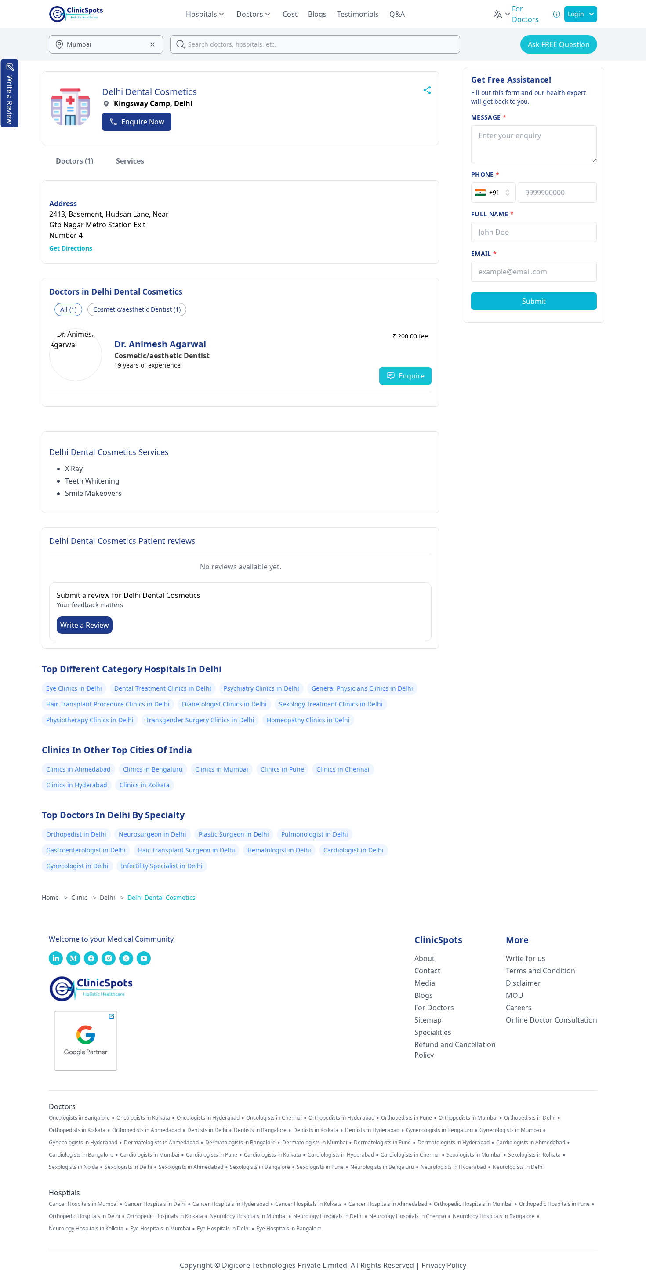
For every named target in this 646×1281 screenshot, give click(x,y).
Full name (492, 214)
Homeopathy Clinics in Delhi (308, 720)
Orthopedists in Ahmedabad (146, 1130)
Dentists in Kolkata (315, 1130)
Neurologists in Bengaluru (382, 1167)
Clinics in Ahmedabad (78, 769)
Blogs (317, 14)
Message (488, 117)
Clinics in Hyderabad (76, 785)
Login (576, 14)
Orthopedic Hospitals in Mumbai (473, 1204)
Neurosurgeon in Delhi (152, 834)
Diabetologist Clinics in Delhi (224, 704)
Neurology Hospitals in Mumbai (248, 1216)
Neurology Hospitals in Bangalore (494, 1216)
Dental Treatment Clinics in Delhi (162, 688)
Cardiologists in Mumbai (149, 1154)
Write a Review (84, 625)
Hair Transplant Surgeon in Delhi (186, 850)
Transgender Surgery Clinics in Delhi (200, 720)
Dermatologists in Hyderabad (453, 1142)
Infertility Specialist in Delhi (162, 866)
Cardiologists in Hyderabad (341, 1154)
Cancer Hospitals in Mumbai (83, 1204)
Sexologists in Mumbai (473, 1154)
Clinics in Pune (282, 769)
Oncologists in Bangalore (79, 1117)
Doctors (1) (74, 161)
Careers (519, 1007)
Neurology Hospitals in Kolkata (86, 1228)
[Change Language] (502, 14)
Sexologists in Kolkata (534, 1154)
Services (130, 161)
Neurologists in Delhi (518, 1167)
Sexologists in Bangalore (260, 1167)
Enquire (412, 376)
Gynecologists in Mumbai (510, 1130)
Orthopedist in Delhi (76, 834)
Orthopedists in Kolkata (77, 1130)
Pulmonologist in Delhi (314, 834)
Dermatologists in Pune (382, 1142)
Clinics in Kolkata (145, 785)
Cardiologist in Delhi (353, 850)
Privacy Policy (443, 1265)
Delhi (112, 897)
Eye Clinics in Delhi (74, 688)
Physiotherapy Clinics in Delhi (90, 720)
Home (55, 897)
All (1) (68, 309)
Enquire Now (142, 122)
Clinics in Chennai (343, 769)
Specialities (432, 1032)
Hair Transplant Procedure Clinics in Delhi (108, 704)
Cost (290, 14)
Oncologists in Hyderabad (208, 1117)
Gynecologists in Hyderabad (83, 1142)
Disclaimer (523, 983)
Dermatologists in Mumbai (314, 1142)
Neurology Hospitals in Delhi (328, 1216)
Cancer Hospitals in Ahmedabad (387, 1204)
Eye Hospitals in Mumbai (160, 1228)
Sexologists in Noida (73, 1167)
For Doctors (434, 1007)
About (424, 958)
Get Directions (70, 248)
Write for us (525, 958)
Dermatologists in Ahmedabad (161, 1142)
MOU (514, 995)
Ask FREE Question (559, 44)
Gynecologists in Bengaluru (439, 1130)
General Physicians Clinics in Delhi (362, 688)
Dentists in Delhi (207, 1130)
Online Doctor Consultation (551, 1020)
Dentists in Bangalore (260, 1130)
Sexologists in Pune (320, 1167)
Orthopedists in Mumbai (468, 1117)
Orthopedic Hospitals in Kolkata (165, 1216)
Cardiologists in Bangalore (81, 1154)
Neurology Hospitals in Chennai (407, 1216)
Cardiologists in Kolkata (272, 1154)
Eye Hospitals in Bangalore (289, 1228)
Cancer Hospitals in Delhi (155, 1204)
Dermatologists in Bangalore (240, 1142)
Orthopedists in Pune (406, 1117)
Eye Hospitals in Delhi (223, 1228)
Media (424, 983)
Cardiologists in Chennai (410, 1154)
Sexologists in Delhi (128, 1167)
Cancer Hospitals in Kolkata (308, 1204)
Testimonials (358, 14)
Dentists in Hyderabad (372, 1130)
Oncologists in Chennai (274, 1117)
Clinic (83, 897)
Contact (427, 970)
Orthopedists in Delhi (529, 1117)
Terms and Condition (540, 970)
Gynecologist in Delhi (77, 866)
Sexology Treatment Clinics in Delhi (331, 704)
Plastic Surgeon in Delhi (234, 834)
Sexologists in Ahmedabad (191, 1167)
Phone (485, 174)
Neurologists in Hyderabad (453, 1167)
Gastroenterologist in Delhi (86, 850)
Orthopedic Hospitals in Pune (554, 1204)
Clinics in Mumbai (221, 769)
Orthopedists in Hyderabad (341, 1117)
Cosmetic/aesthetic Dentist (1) (137, 309)
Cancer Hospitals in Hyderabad (230, 1204)
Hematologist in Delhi (279, 850)
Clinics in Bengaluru (153, 769)
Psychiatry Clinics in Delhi (261, 688)
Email (484, 253)
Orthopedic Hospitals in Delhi (84, 1216)
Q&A (397, 14)
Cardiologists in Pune (211, 1154)
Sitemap (428, 1020)
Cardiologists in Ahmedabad (530, 1142)
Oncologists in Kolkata (143, 1117)
